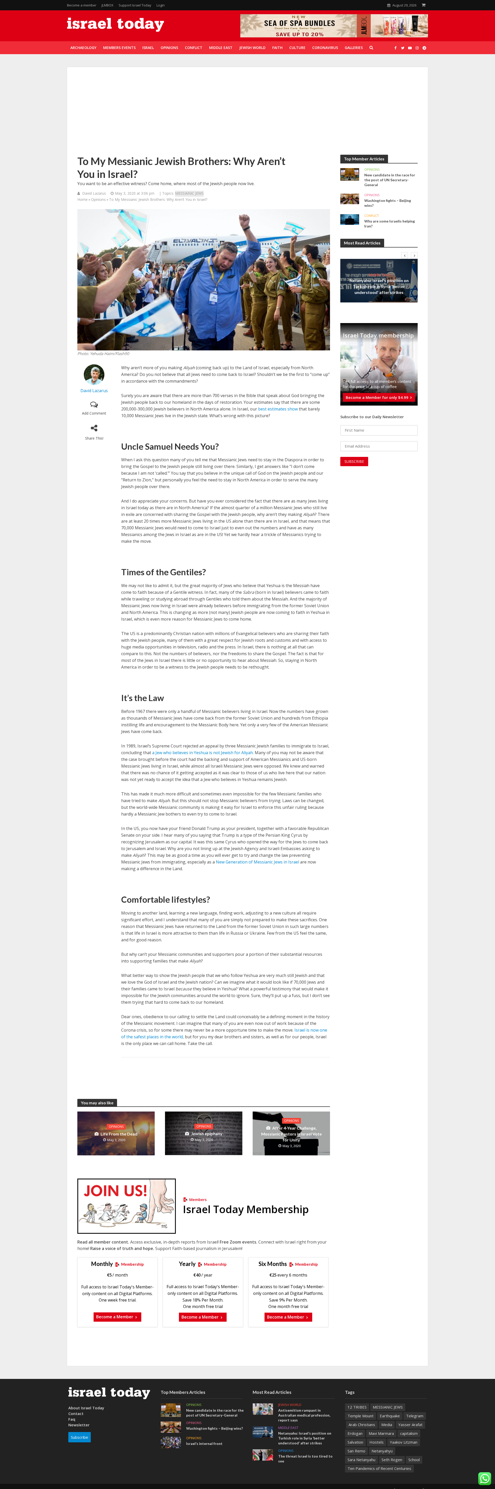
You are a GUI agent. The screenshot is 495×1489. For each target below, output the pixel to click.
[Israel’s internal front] (171, 1441)
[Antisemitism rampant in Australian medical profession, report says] (263, 1408)
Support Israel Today (135, 5)
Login (160, 5)
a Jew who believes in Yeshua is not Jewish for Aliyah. (203, 752)
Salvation (355, 1442)
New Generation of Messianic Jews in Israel (257, 862)
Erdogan (355, 1433)
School (414, 1459)
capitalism (409, 1433)
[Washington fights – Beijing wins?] (349, 198)
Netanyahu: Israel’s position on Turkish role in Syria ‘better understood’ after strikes (379, 286)
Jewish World (289, 1405)
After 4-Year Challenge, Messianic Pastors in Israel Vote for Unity (291, 1133)
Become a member (81, 5)
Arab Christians (362, 1424)
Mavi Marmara (381, 1433)
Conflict (371, 215)
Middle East (379, 274)
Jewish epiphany (206, 1133)
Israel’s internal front (204, 1443)
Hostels (376, 1442)
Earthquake (390, 1415)
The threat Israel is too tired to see (305, 1458)
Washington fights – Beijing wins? (387, 203)
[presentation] (404, 255)
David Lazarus (94, 193)
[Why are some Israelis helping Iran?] (349, 219)
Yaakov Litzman (403, 1442)
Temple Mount (361, 1415)
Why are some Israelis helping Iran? (389, 223)
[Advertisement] (247, 116)
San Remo (356, 1450)
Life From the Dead (119, 1133)
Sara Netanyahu (361, 1459)
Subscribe (79, 1437)
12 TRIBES (357, 1407)
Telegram (414, 1415)
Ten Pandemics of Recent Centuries (379, 1468)
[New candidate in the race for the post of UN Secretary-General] (349, 174)
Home (82, 199)
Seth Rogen (392, 1459)
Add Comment (94, 413)
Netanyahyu (382, 1450)
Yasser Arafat (410, 1424)
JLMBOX (107, 5)
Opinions (98, 199)
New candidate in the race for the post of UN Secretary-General (389, 180)
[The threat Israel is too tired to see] (263, 1454)
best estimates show (278, 409)
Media (386, 1424)
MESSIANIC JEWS (189, 193)
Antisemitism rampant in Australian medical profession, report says (304, 1415)
